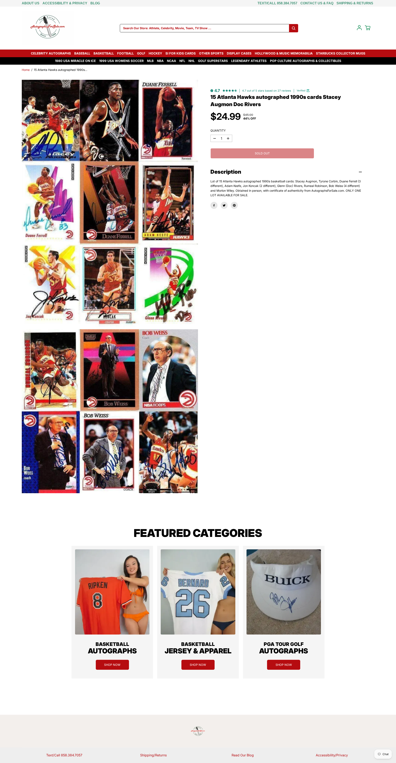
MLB (150, 60)
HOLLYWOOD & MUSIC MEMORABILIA (284, 53)
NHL (191, 60)
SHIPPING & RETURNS (354, 3)
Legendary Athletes (249, 60)
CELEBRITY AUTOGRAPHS (51, 53)
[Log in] (359, 27)
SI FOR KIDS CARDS (180, 53)
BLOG (95, 3)
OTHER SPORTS (211, 53)
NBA (160, 60)
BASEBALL (82, 53)
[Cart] (367, 27)
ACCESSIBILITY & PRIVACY (65, 3)
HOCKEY (155, 53)
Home (26, 69)
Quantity (218, 130)
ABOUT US (30, 3)
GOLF (141, 53)
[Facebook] (213, 205)
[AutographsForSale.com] (48, 28)
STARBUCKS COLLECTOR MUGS (340, 53)
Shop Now (112, 664)
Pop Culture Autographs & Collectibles (305, 60)
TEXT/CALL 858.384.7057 (277, 3)
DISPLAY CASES (239, 53)
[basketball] (112, 592)
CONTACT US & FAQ (316, 3)
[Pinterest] (234, 205)
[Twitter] (224, 205)
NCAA (171, 60)
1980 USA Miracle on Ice (75, 60)
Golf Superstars (213, 60)
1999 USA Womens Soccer (121, 60)
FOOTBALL (125, 53)
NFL (182, 60)
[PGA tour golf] (284, 592)
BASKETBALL (104, 53)
